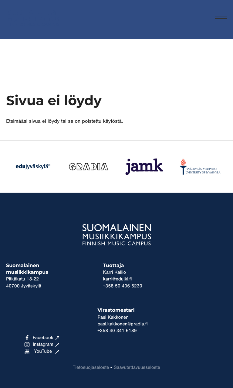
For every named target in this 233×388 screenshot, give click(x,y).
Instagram (43, 344)
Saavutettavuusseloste (137, 367)
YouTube (43, 351)
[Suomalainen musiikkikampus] (33, 29)
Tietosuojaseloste (91, 367)
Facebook (43, 337)
